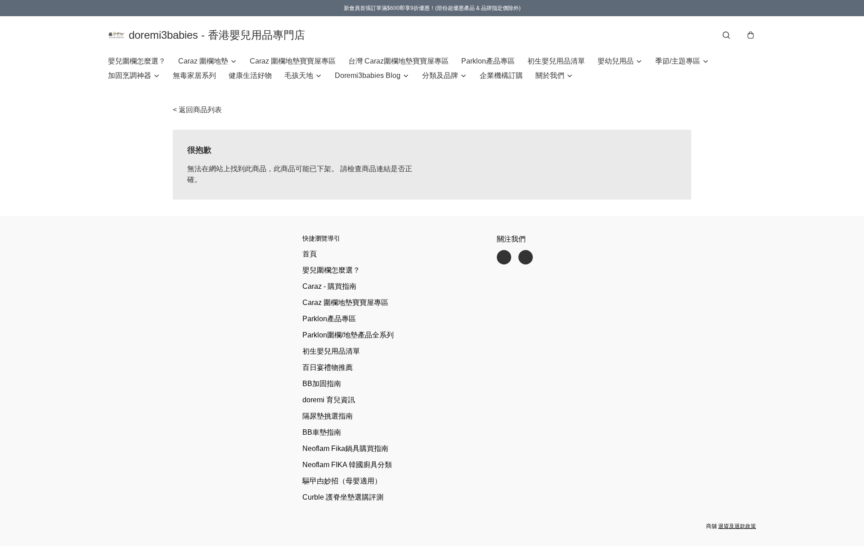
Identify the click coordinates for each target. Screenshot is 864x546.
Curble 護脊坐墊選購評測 (342, 497)
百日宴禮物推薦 (327, 367)
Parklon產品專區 (488, 61)
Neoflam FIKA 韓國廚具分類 (347, 465)
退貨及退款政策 (737, 526)
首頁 (309, 254)
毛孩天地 (298, 75)
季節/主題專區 (677, 61)
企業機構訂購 (501, 75)
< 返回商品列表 (197, 110)
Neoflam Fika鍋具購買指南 (345, 448)
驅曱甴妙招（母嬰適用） (342, 481)
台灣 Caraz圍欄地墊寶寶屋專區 (398, 61)
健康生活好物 (250, 75)
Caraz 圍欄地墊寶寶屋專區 (293, 61)
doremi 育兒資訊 (328, 400)
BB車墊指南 (321, 432)
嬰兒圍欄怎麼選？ (137, 61)
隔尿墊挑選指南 (327, 416)
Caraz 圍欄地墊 (203, 61)
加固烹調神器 (129, 75)
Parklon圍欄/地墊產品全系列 (348, 335)
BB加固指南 (321, 383)
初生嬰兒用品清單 (556, 61)
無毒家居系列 (194, 75)
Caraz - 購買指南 (329, 286)
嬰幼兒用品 (616, 61)
